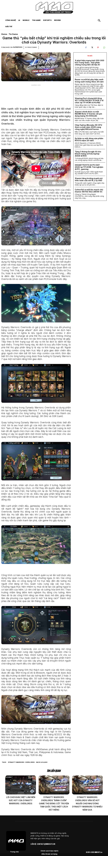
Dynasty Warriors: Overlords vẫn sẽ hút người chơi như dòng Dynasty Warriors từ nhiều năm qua (87, 803)
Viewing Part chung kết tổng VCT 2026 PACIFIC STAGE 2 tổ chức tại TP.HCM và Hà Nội (89, 100)
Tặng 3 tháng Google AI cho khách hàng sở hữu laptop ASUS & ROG (88, 153)
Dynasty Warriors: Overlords (21, 762)
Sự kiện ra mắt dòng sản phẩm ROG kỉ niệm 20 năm (89, 139)
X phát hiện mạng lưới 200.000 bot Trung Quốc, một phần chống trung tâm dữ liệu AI (89, 62)
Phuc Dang (32, 47)
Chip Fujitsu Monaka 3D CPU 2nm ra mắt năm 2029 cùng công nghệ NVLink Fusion (88, 127)
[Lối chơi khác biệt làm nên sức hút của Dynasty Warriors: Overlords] (20, 784)
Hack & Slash (41, 762)
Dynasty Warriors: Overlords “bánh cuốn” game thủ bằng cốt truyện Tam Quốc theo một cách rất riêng (54, 803)
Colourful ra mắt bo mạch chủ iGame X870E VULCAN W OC (89, 190)
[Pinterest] (98, 47)
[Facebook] (86, 47)
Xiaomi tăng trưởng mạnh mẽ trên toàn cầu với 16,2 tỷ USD (88, 179)
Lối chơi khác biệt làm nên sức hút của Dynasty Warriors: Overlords (20, 800)
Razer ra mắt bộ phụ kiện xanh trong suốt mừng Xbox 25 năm (89, 80)
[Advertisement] (36, 93)
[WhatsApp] (104, 47)
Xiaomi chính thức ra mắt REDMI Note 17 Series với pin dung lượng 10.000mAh (88, 114)
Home (4, 34)
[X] (92, 47)
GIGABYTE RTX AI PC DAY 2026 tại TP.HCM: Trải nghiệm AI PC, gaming (89, 167)
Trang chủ (14, 852)
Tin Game (13, 34)
